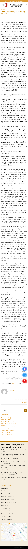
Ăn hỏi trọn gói (5, 416)
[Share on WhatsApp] (7, 378)
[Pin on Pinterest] (18, 378)
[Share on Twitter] (12, 378)
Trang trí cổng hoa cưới (8, 421)
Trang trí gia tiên (6, 419)
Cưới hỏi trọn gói (5, 414)
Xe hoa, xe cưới (5, 429)
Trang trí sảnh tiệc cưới (7, 418)
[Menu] (2, 5)
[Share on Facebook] (10, 378)
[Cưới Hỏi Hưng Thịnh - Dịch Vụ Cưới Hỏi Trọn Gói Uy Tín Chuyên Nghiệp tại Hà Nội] (14, 4)
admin (16, 17)
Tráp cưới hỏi (4, 425)
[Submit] (25, 410)
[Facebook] (5, 481)
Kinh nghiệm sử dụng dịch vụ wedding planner (21, 400)
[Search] (26, 4)
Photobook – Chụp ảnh (7, 430)
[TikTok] (2, 481)
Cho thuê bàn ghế (6, 434)
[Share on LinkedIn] (20, 378)
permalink (3, 384)
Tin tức (3, 9)
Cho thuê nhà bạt (6, 432)
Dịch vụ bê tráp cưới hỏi (8, 427)
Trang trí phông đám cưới (8, 423)
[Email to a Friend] (15, 378)
